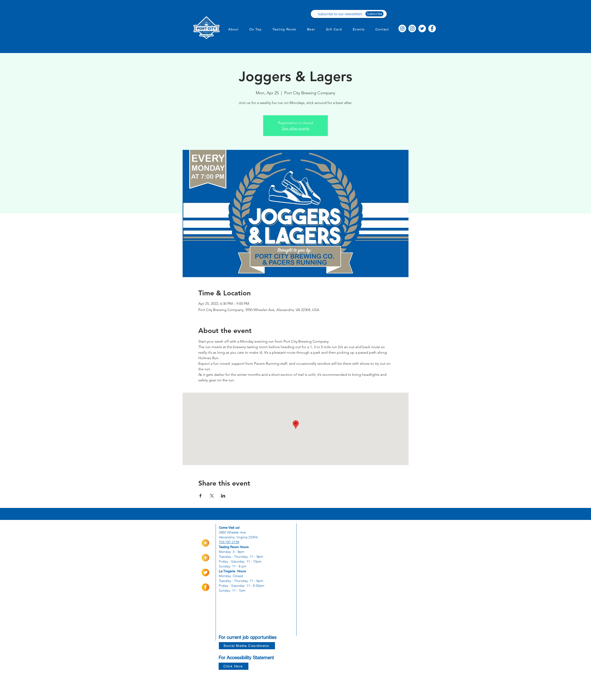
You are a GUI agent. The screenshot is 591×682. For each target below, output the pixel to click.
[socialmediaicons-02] (205, 572)
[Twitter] (422, 28)
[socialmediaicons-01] (205, 587)
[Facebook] (432, 28)
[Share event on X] (212, 496)
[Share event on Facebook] (200, 496)
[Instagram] (402, 28)
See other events (295, 128)
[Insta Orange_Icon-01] (205, 543)
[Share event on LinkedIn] (223, 496)
